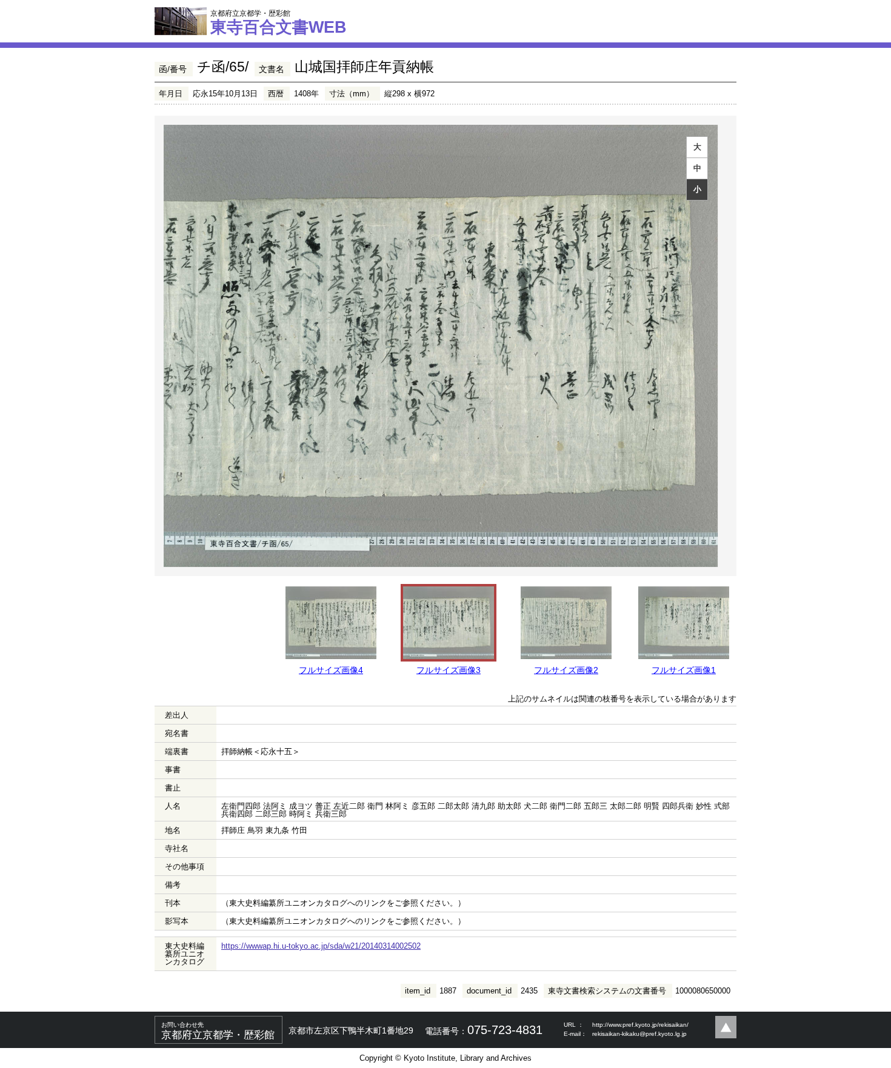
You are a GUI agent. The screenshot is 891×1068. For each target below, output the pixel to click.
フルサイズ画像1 (684, 670)
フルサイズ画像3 (448, 670)
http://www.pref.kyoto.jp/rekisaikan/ (640, 1024)
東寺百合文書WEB (278, 22)
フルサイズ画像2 (566, 670)
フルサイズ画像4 (331, 670)
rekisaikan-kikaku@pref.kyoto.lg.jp (639, 1033)
